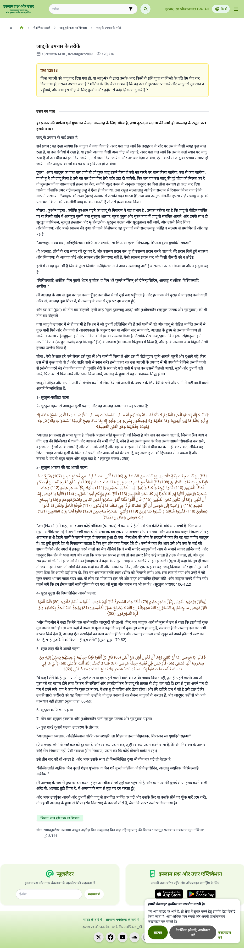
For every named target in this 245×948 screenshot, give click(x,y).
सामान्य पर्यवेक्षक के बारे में (122, 919)
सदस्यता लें (94, 894)
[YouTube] (122, 937)
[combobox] (89, 8)
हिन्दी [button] (224, 9)
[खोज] (145, 9)
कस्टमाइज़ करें (224, 935)
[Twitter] (99, 937)
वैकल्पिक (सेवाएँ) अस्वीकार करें (193, 932)
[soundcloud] (134, 937)
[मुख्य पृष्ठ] (21, 27)
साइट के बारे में (92, 919)
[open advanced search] (130, 8)
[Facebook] (111, 937)
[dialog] (192, 921)
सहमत (158, 932)
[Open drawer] (236, 8)
